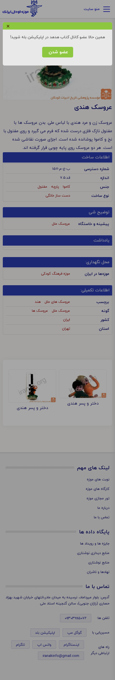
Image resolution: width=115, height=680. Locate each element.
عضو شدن (57, 52)
